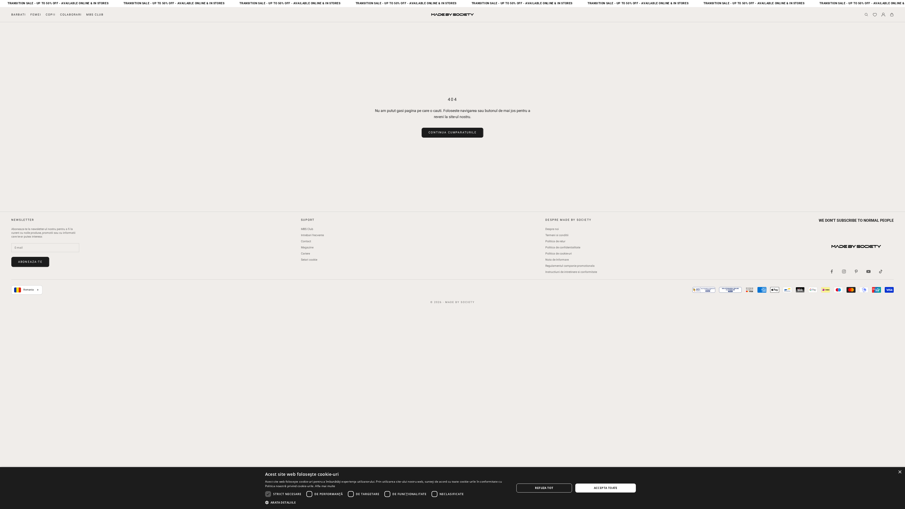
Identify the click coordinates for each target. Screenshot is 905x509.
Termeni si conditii (556, 235)
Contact (306, 241)
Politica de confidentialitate (562, 247)
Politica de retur (555, 241)
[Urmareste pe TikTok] (880, 271)
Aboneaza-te (30, 261)
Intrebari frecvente (312, 235)
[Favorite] (875, 14)
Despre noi (552, 229)
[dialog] (452, 488)
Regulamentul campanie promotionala (570, 265)
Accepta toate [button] (605, 488)
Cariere (305, 253)
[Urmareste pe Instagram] (844, 271)
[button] (386, 502)
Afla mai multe (325, 486)
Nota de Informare (557, 259)
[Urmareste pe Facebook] (831, 271)
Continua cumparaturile (452, 132)
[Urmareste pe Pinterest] (856, 271)
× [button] (899, 472)
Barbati (18, 14)
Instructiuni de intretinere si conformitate (571, 272)
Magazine (307, 247)
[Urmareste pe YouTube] (868, 271)
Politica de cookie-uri (558, 253)
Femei (35, 14)
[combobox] (26, 290)
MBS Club (94, 14)
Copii (50, 14)
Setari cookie (309, 259)
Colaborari (71, 14)
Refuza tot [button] (544, 488)
